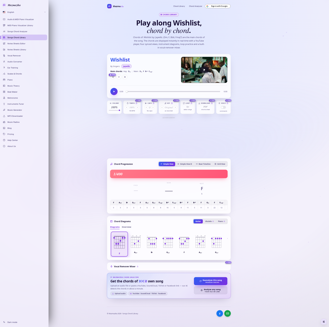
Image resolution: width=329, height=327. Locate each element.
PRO (113, 74)
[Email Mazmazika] (227, 313)
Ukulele (208, 221)
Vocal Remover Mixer (124, 266)
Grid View (221, 164)
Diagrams (115, 227)
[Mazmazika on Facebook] (219, 313)
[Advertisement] (169, 137)
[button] (119, 244)
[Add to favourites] (118, 77)
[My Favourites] (124, 77)
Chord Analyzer (195, 6)
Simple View (168, 164)
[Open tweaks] (324, 322)
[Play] (204, 70)
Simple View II (186, 164)
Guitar (198, 221)
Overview (126, 227)
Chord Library (179, 6)
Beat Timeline (205, 164)
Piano (220, 221)
